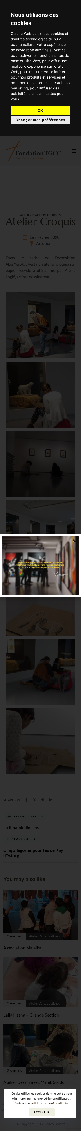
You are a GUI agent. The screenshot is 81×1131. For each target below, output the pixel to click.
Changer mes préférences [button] (40, 120)
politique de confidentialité (49, 1103)
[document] (40, 565)
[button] (74, 540)
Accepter (42, 1112)
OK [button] (40, 110)
